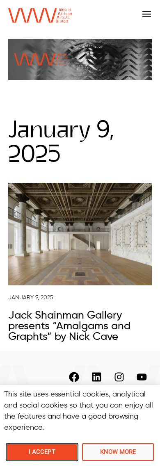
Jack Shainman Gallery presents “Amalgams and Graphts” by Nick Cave (69, 326)
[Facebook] (74, 377)
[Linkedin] (96, 377)
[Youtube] (141, 377)
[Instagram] (119, 377)
